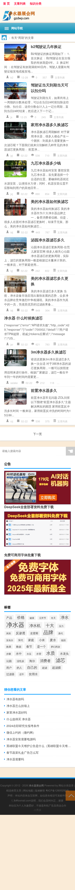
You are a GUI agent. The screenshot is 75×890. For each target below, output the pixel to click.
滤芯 (60, 660)
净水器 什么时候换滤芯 (23, 318)
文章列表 (20, 3)
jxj (11, 194)
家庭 (31, 640)
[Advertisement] (37, 852)
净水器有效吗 (15, 699)
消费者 (45, 660)
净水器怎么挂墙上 (18, 706)
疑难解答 (40, 790)
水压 (29, 653)
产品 (9, 617)
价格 (21, 617)
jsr (11, 344)
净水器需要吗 (15, 759)
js (11, 117)
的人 (19, 668)
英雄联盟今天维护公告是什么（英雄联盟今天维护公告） (38, 746)
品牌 (48, 632)
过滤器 (10, 674)
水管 (38, 653)
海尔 (32, 661)
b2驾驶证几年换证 (46, 46)
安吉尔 (9, 640)
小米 (42, 640)
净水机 (35, 625)
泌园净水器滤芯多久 (48, 240)
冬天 (53, 617)
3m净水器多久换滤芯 (48, 352)
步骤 (8, 653)
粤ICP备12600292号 (57, 790)
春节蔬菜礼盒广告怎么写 (22, 752)
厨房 (8, 633)
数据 (18, 646)
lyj (11, 270)
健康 (32, 617)
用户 (9, 668)
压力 (61, 626)
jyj (11, 155)
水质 (50, 653)
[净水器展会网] (37, 15)
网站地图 (28, 790)
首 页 (6, 3)
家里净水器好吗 (16, 712)
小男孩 (37, 810)
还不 (21, 674)
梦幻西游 (55, 646)
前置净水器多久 (44, 390)
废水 (53, 639)
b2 (11, 77)
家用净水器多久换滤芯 (49, 124)
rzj (11, 421)
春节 (29, 646)
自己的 (32, 667)
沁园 (9, 661)
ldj (11, 232)
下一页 (37, 434)
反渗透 (20, 633)
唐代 (60, 633)
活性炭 (20, 661)
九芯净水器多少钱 (46, 163)
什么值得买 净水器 (18, 719)
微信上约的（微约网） (21, 732)
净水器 (15, 624)
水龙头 (64, 653)
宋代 (20, 640)
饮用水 (33, 674)
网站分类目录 (66, 785)
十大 (50, 625)
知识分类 (35, 3)
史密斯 (34, 633)
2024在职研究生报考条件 (22, 726)
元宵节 (42, 617)
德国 (63, 640)
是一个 (41, 646)
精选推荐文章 (13, 790)
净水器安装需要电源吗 (21, 739)
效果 (8, 646)
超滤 (44, 667)
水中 (19, 653)
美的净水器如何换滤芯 (49, 201)
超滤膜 (56, 667)
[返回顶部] (70, 795)
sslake (14, 383)
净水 (65, 617)
